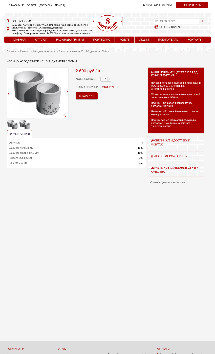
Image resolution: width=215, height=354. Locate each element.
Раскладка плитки (70, 39)
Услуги (125, 39)
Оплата (31, 5)
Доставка (45, 5)
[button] (109, 79)
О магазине (16, 5)
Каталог (41, 39)
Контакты (195, 39)
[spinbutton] (106, 79)
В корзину (86, 95)
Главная (19, 39)
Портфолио (101, 39)
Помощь (60, 5)
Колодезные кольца (44, 51)
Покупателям (168, 39)
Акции (144, 39)
